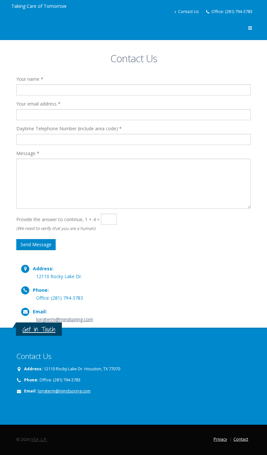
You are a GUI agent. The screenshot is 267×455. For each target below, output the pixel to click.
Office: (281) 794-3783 (231, 11)
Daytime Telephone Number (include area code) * (69, 128)
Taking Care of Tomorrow (38, 6)
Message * (27, 153)
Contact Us (188, 11)
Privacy (220, 439)
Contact (240, 439)
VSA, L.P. (39, 439)
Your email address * (38, 104)
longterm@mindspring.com (64, 319)
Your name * (29, 79)
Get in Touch (38, 329)
